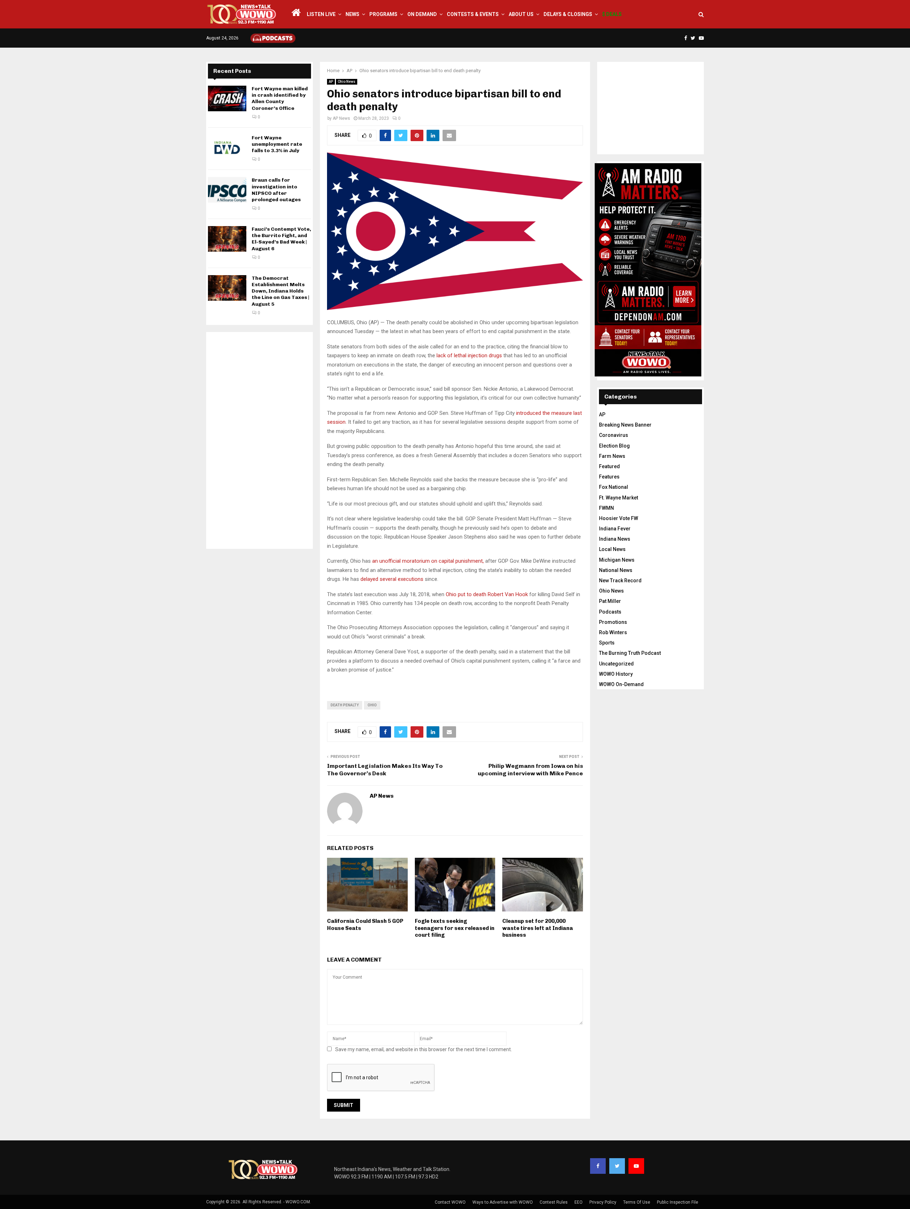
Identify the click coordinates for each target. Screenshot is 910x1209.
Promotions (613, 622)
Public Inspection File (677, 1202)
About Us (521, 14)
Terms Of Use (636, 1202)
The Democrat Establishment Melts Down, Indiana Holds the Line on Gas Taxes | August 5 (280, 291)
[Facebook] (598, 1166)
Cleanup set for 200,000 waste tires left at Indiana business (537, 928)
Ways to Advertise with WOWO (502, 1202)
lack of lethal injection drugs (469, 355)
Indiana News (614, 539)
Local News (612, 549)
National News (615, 570)
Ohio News (346, 82)
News (352, 14)
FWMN (606, 508)
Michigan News (617, 560)
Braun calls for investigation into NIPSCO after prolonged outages (276, 190)
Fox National (613, 487)
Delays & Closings (568, 14)
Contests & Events (473, 14)
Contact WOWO (450, 1202)
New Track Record (620, 580)
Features (609, 477)
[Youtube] (636, 1166)
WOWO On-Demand (621, 684)
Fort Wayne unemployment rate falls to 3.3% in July (277, 144)
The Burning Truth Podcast (630, 653)
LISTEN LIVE (321, 14)
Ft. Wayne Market (618, 498)
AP (331, 82)
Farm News (612, 456)
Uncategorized (616, 664)
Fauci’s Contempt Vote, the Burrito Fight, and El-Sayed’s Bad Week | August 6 (281, 239)
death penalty (345, 705)
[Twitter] (617, 1166)
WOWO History (616, 674)
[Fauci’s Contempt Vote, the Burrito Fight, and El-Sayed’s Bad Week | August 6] (227, 239)
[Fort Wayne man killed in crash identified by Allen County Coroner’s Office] (227, 98)
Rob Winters (613, 632)
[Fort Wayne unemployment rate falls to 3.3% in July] (227, 147)
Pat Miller (610, 601)
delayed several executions (391, 579)
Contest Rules (554, 1202)
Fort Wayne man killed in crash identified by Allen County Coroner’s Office (280, 98)
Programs (383, 14)
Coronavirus (613, 435)
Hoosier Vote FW (618, 518)
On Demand (422, 14)
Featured (609, 466)
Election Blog (614, 446)
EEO (578, 1202)
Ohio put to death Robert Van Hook (487, 594)
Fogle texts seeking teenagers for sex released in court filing (454, 928)
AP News (341, 118)
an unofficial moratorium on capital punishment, (428, 561)
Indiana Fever (615, 528)
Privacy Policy (602, 1202)
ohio (372, 705)
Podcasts (610, 612)
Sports (607, 643)
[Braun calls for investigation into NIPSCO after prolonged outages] (227, 190)
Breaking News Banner (625, 425)
